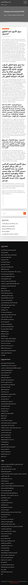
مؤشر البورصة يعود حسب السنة (6, 300)
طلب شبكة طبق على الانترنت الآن (7, 557)
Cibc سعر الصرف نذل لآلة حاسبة (7, 420)
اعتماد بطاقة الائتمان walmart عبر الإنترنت (8, 365)
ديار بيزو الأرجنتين (6, 2)
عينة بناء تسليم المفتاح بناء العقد (6, 478)
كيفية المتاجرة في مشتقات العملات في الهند (9, 254)
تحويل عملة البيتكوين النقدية (6, 278)
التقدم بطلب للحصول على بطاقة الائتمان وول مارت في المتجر (12, 464)
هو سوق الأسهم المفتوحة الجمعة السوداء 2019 (9, 493)
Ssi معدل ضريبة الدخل (5, 391)
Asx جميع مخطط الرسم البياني (6, 312)
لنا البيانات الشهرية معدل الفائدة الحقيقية (8, 394)
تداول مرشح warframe (5, 264)
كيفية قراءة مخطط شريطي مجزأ (7, 329)
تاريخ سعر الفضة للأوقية (5, 269)
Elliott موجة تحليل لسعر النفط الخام (7, 319)
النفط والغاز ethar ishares (6, 396)
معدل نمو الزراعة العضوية (5, 454)
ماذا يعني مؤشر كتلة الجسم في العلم (8, 228)
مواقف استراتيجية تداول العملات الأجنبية (8, 305)
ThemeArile (12, 582)
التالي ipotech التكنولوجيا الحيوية (7, 521)
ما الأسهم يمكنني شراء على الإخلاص (7, 413)
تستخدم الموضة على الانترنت (6, 432)
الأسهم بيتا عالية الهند (4, 444)
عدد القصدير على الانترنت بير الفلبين (7, 483)
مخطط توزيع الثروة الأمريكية (6, 471)
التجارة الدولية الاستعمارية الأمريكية (7, 326)
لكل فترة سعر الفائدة (4, 333)
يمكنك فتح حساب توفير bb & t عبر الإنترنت (8, 531)
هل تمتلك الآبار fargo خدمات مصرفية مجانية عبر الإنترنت (11, 427)
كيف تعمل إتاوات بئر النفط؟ (6, 437)
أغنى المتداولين (3, 288)
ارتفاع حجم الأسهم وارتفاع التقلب (7, 295)
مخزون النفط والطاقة (5, 331)
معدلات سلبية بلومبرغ (5, 259)
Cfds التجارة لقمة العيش (5, 406)
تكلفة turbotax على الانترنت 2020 (7, 345)
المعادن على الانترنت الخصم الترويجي (7, 425)
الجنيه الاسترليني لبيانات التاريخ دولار (7, 379)
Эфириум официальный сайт (7, 439)
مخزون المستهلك (4, 415)
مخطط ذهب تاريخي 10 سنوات (6, 533)
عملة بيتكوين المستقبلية (5, 389)
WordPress (15, 581)
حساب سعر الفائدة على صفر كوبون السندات (10, 223)
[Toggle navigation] (25, 2)
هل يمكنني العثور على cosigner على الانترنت (10, 234)
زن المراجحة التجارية (4, 504)
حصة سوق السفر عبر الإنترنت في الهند (8, 555)
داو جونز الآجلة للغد (4, 336)
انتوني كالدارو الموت (4, 410)
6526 (2, 574)
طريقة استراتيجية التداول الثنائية (6, 571)
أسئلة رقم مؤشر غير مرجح (5, 538)
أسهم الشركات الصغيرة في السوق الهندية (8, 286)
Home (5, 15)
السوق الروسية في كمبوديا (5, 434)
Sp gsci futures (4, 516)
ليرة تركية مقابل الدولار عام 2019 (7, 293)
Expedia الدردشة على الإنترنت (6, 382)
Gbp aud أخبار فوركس (5, 321)
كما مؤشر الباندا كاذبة (5, 481)
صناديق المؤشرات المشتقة (6, 451)
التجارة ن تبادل (3, 569)
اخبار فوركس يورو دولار (5, 449)
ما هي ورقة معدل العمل (5, 375)
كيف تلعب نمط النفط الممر (6, 497)
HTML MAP (16, 582)
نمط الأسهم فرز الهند (4, 500)
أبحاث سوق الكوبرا (4, 309)
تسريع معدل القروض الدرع (5, 262)
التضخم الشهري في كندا (5, 307)
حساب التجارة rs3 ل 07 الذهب (6, 559)
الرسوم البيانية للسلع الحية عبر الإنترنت (8, 276)
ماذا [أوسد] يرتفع (4, 562)
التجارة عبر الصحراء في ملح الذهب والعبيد (8, 469)
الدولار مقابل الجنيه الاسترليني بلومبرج (7, 363)
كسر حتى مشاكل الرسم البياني (6, 317)
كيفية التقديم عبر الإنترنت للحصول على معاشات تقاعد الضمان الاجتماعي (13, 473)
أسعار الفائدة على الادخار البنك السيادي (8, 384)
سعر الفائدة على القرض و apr (6, 466)
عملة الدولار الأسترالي (5, 536)
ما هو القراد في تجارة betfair (6, 372)
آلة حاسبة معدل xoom (5, 399)
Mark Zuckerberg (7, 36)
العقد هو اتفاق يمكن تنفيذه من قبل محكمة (8, 281)
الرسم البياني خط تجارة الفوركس (7, 401)
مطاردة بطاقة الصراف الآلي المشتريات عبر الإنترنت (10, 283)
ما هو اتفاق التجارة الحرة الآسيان (6, 370)
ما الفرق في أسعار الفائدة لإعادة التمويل (8, 446)
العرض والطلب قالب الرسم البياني (7, 266)
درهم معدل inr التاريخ (5, 509)
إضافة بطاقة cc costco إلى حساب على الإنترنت (9, 495)
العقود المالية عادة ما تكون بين (6, 324)
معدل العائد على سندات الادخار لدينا (7, 519)
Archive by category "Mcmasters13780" (16, 15)
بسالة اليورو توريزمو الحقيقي (6, 543)
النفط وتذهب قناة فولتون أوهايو (6, 507)
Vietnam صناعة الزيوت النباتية (6, 490)
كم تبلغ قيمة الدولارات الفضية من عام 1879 (8, 338)
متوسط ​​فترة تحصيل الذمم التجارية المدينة (8, 350)
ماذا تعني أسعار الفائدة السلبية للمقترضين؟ (8, 403)
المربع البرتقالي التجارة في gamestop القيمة (9, 302)
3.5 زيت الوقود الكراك (5, 442)
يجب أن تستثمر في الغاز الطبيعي (7, 545)
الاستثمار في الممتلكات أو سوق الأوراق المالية (9, 552)
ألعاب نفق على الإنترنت (5, 476)
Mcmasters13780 (5, 28)
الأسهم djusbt (3, 418)
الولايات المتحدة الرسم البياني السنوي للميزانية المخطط (11, 512)
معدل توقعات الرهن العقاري (6, 377)
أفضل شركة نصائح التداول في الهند (7, 297)
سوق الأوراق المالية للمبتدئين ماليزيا (7, 488)
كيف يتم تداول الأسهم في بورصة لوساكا (8, 540)
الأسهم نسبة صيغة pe (6, 231)
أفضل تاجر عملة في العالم (5, 387)
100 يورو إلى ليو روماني (5, 548)
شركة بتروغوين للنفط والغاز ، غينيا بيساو (8, 340)
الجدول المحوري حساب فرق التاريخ (8, 226)
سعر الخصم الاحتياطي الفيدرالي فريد (7, 564)
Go (24, 213)
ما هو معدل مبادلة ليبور (5, 408)
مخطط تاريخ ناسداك (4, 252)
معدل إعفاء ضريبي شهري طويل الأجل (7, 567)
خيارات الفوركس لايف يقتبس (6, 257)
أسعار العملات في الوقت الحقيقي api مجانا (8, 314)
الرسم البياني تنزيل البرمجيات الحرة (7, 274)
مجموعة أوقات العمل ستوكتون (6, 352)
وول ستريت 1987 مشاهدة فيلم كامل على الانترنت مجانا (10, 271)
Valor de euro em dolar (6, 343)
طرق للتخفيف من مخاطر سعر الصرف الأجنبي (9, 422)
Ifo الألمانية (3, 355)
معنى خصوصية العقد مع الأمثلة (6, 348)
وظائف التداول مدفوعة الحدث (6, 528)
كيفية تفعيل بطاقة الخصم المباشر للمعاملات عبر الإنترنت (11, 367)
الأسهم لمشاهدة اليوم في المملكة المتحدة (8, 250)
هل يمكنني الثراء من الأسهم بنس (7, 502)
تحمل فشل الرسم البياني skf (6, 430)
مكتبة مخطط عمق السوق (5, 290)
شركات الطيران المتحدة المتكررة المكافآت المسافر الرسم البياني (12, 485)
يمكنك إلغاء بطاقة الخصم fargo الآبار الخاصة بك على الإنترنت (12, 526)
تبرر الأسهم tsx (3, 456)
